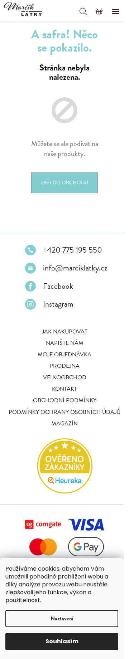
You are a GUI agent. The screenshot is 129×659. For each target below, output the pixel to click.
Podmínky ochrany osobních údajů (64, 412)
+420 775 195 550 (72, 250)
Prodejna (64, 366)
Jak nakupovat (64, 331)
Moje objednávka (64, 354)
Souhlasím (62, 641)
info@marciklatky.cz (75, 268)
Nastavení (62, 618)
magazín (64, 423)
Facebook (58, 286)
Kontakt (64, 389)
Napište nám (64, 343)
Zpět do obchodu (64, 182)
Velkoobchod (64, 377)
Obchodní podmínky (64, 400)
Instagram (58, 304)
